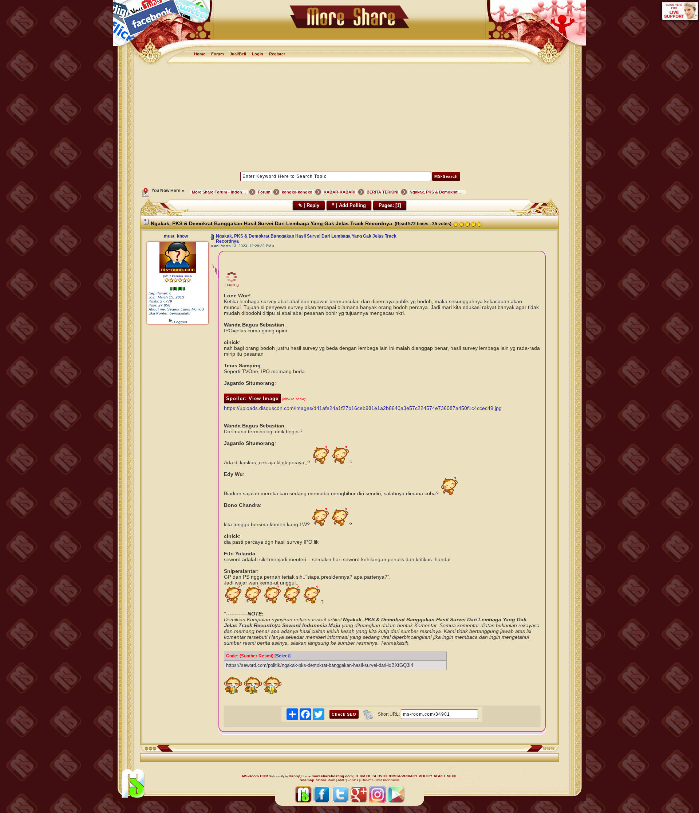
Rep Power (158, 293)
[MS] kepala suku (177, 276)
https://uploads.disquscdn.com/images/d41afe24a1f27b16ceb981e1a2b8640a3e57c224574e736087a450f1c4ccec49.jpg (363, 408)
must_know (176, 236)
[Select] (283, 656)
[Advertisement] (349, 118)
